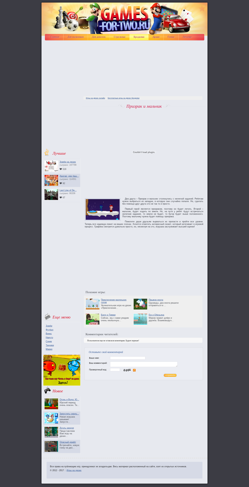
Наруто (49, 337)
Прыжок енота (156, 300)
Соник (49, 341)
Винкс (49, 333)
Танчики (50, 345)
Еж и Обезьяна (156, 315)
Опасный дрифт (68, 442)
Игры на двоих (74, 470)
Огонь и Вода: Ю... (69, 399)
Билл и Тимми (108, 315)
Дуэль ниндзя (67, 428)
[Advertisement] (144, 66)
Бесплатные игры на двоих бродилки (123, 98)
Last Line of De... (68, 190)
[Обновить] (134, 371)
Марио (49, 349)
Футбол (49, 329)
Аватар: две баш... (69, 176)
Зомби (49, 326)
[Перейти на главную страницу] (125, 18)
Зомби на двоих (68, 162)
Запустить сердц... (69, 413)
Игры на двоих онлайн (95, 98)
